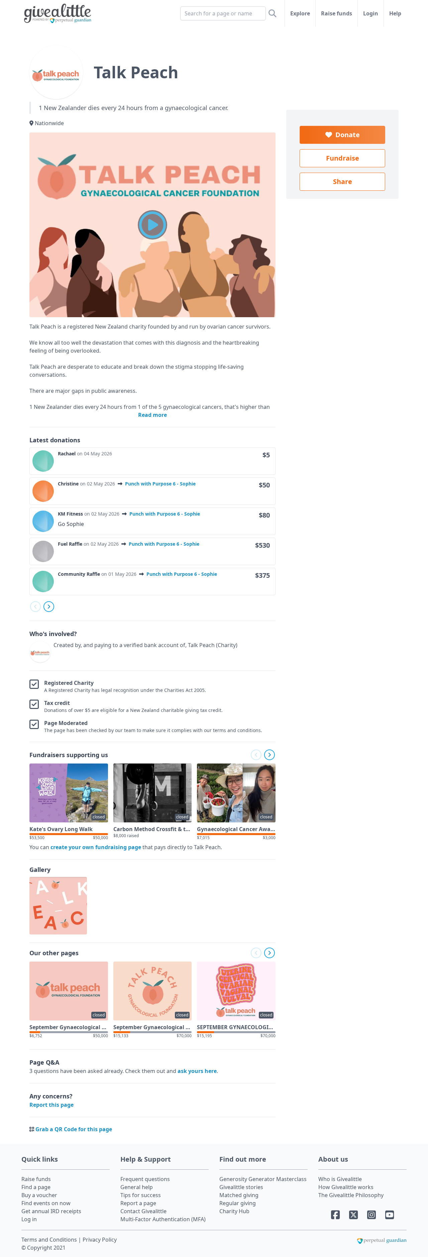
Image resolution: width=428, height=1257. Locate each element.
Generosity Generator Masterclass (263, 1179)
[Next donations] (49, 607)
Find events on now (46, 1203)
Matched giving (238, 1195)
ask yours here (197, 1071)
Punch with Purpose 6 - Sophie (160, 483)
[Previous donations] (35, 607)
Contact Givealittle (143, 1211)
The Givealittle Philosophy (351, 1195)
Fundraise (342, 158)
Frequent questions (145, 1179)
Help (395, 13)
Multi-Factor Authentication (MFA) (163, 1219)
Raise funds (336, 13)
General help (136, 1187)
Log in (29, 1219)
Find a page (35, 1187)
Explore (300, 13)
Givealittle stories (241, 1187)
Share (342, 181)
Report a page (138, 1203)
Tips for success (140, 1195)
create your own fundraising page (95, 847)
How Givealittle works (345, 1187)
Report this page (51, 1104)
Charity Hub (234, 1211)
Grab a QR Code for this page (73, 1129)
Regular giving (237, 1203)
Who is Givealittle (340, 1179)
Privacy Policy (100, 1239)
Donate (346, 134)
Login (370, 13)
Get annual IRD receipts (51, 1211)
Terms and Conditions (49, 1239)
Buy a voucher (39, 1195)
